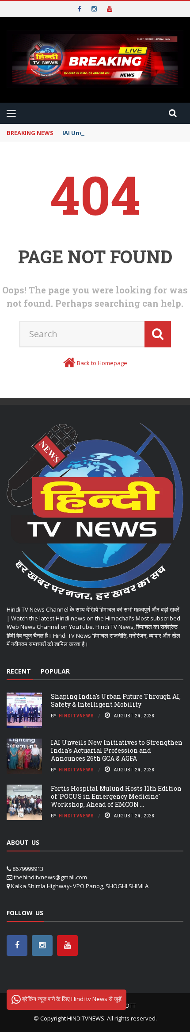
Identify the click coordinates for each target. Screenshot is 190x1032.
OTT (130, 1005)
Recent (19, 671)
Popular (55, 671)
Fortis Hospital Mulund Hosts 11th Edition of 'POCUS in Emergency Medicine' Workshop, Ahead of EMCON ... (116, 796)
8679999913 (27, 869)
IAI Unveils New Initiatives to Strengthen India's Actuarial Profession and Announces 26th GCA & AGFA (116, 750)
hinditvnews (76, 715)
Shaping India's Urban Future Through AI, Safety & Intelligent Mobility (116, 700)
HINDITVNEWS (85, 1018)
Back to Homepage (102, 363)
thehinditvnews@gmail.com (50, 877)
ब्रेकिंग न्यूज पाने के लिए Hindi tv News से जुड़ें (71, 999)
